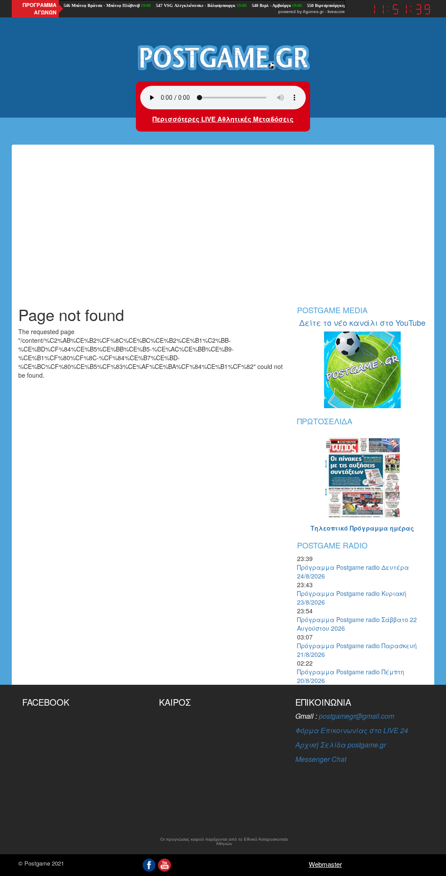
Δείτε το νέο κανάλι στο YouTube (362, 322)
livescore (336, 11)
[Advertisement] (223, 232)
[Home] (223, 57)
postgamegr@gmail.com (356, 716)
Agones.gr (313, 11)
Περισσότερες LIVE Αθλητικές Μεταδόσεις (223, 119)
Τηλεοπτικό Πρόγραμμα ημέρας (362, 528)
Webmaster (325, 864)
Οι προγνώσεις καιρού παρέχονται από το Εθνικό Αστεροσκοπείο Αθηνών (224, 841)
